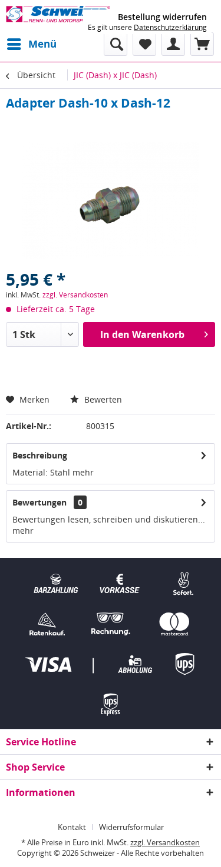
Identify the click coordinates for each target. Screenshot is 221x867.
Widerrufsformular (131, 827)
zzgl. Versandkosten (75, 295)
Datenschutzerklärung (170, 27)
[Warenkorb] (202, 44)
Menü (42, 44)
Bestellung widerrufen (162, 17)
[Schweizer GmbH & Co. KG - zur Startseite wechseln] (58, 16)
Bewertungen (39, 502)
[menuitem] (31, 44)
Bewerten (102, 399)
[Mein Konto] (173, 44)
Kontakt (72, 827)
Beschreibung (39, 455)
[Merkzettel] (144, 44)
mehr (82, 472)
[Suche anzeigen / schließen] (115, 44)
